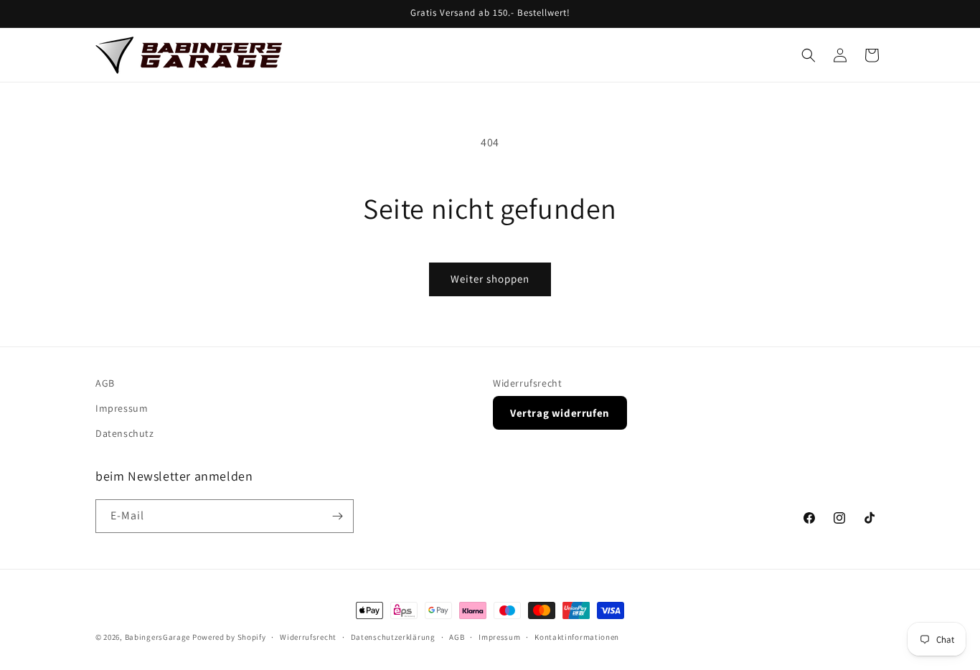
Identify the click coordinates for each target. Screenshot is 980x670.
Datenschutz (124, 433)
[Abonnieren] (337, 516)
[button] (808, 55)
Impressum (121, 408)
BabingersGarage (158, 637)
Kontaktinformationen (576, 637)
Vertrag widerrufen (560, 413)
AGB (105, 383)
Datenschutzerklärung (393, 637)
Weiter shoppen (490, 279)
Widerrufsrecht (527, 383)
